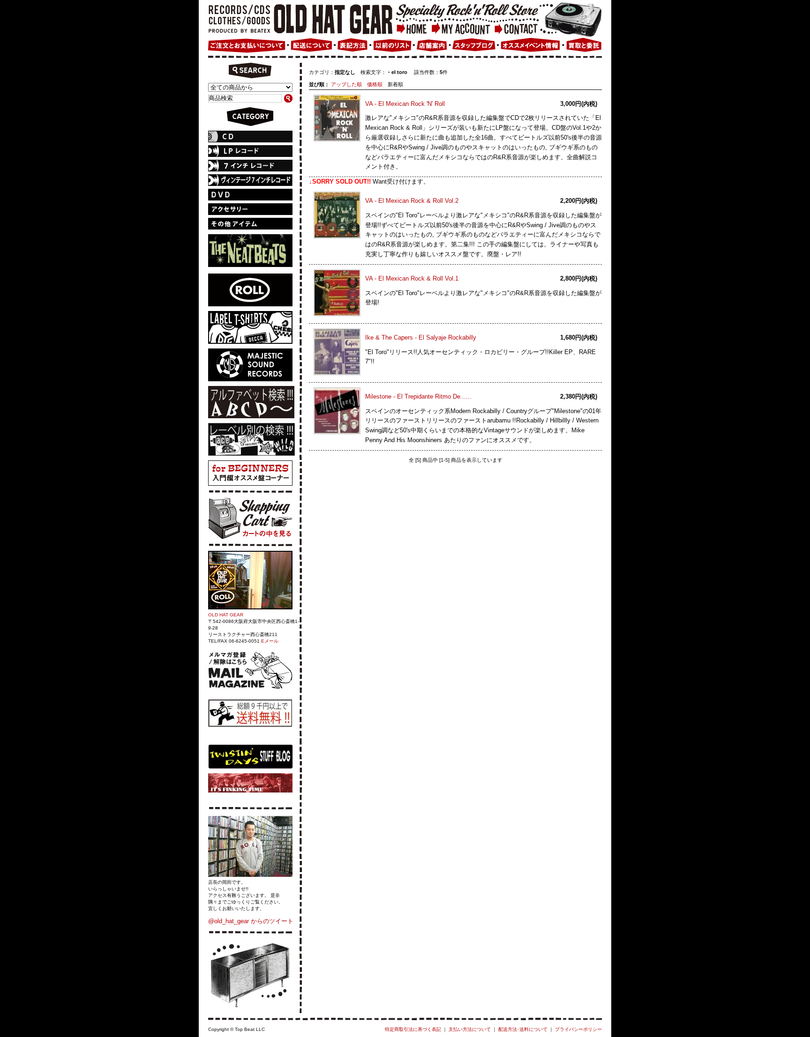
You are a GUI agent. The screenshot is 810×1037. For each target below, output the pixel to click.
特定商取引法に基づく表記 (413, 1029)
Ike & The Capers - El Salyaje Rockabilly (420, 337)
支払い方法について (470, 1029)
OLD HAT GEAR (225, 614)
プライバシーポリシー (578, 1029)
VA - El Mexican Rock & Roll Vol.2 (411, 200)
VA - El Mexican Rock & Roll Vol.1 (411, 278)
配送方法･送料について (523, 1029)
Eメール (269, 641)
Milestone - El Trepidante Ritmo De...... (418, 396)
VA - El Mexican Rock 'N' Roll (405, 103)
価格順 (374, 84)
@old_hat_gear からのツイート (250, 921)
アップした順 (346, 84)
